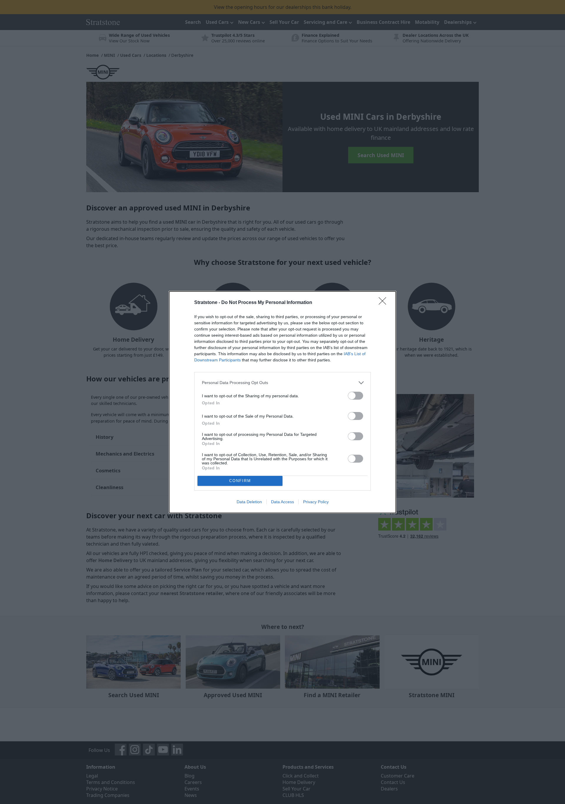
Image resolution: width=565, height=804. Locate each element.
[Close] (384, 302)
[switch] (355, 396)
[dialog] (282, 402)
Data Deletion (249, 501)
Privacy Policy (316, 501)
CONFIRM (240, 481)
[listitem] (282, 383)
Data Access (282, 501)
